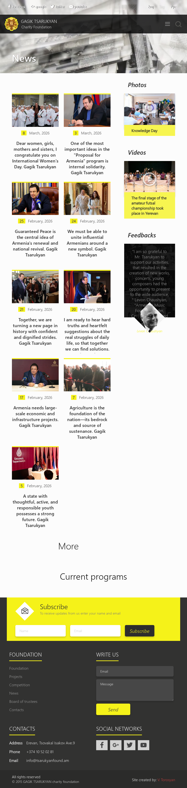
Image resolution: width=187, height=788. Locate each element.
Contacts (16, 709)
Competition (19, 684)
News (14, 693)
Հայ (150, 6)
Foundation (18, 668)
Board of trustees (23, 701)
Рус (173, 6)
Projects (15, 676)
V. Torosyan (166, 779)
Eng (162, 6)
